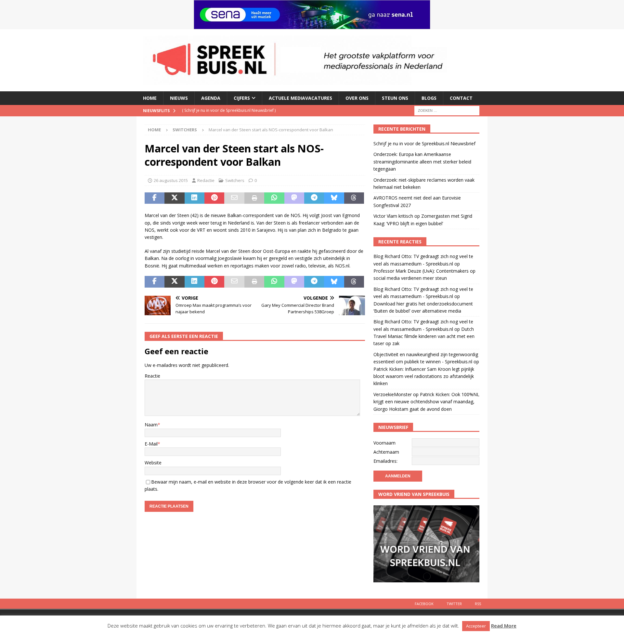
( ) (229, 110)
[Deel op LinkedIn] (194, 198)
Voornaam (384, 443)
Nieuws (179, 98)
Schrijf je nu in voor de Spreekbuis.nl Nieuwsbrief (424, 143)
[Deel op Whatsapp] (274, 198)
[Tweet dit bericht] (174, 198)
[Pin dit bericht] (214, 198)
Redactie (205, 180)
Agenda (210, 98)
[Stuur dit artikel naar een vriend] (234, 198)
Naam (151, 424)
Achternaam (386, 452)
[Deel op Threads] (354, 198)
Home (150, 98)
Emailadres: (385, 461)
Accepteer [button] (476, 626)
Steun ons (395, 98)
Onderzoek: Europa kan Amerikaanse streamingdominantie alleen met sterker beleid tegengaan (422, 161)
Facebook (424, 603)
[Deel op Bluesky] (334, 198)
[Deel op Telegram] (314, 198)
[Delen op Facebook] (154, 198)
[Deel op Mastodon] (294, 198)
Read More (503, 625)
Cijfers (242, 98)
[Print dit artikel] (254, 198)
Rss (478, 603)
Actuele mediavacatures (300, 98)
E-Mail (151, 444)
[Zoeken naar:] (446, 110)
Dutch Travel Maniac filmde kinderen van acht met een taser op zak (423, 336)
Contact (461, 98)
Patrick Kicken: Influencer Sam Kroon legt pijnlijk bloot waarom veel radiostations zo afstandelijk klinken (423, 376)
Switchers (234, 180)
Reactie (152, 376)
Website (153, 463)
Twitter (454, 603)
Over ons (357, 98)
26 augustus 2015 (171, 180)
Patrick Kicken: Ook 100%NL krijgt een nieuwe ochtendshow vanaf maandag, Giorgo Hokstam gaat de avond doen (426, 401)
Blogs (429, 98)
